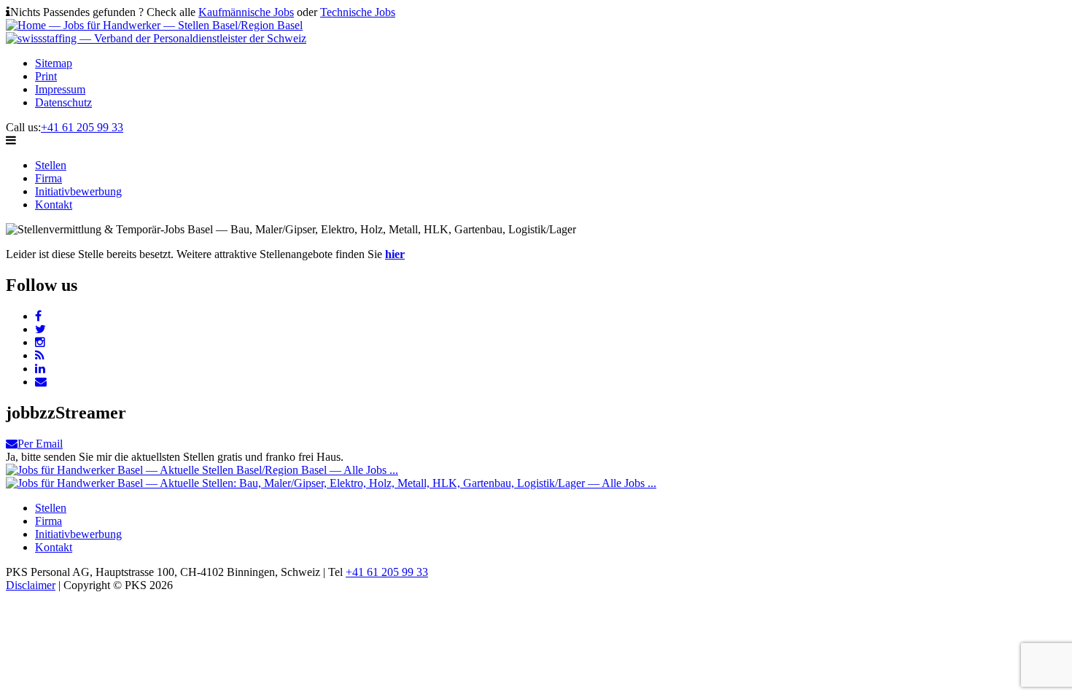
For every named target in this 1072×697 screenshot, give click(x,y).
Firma (48, 178)
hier (395, 254)
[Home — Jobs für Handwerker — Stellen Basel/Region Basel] (154, 25)
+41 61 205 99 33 (82, 127)
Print (46, 76)
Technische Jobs (357, 12)
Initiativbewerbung (78, 191)
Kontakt (53, 204)
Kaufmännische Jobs (246, 12)
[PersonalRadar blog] (39, 355)
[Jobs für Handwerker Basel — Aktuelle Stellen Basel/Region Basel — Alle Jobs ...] (202, 470)
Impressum (60, 89)
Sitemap (53, 63)
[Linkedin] (40, 368)
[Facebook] (38, 316)
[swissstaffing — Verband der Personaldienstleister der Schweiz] (156, 38)
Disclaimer (30, 585)
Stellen (50, 165)
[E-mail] (41, 381)
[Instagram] (40, 342)
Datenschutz (63, 102)
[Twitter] (40, 329)
